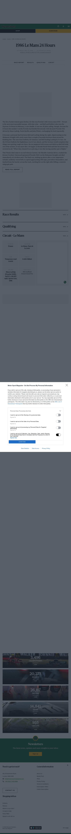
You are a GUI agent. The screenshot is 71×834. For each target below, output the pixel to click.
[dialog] (35, 417)
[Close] (67, 385)
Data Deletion (25, 448)
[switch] (58, 415)
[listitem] (35, 411)
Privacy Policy (46, 448)
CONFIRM (22, 442)
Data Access (35, 448)
